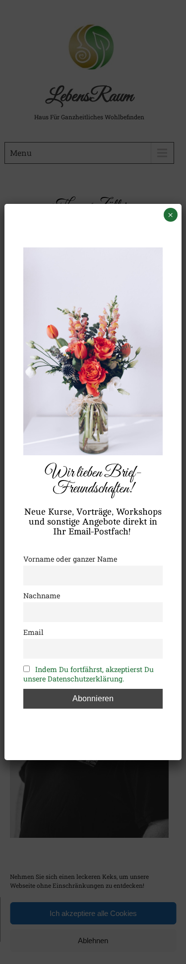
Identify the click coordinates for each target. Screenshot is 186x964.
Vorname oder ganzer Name (70, 559)
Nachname (41, 595)
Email (33, 632)
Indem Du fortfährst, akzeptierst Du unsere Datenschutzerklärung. (88, 674)
